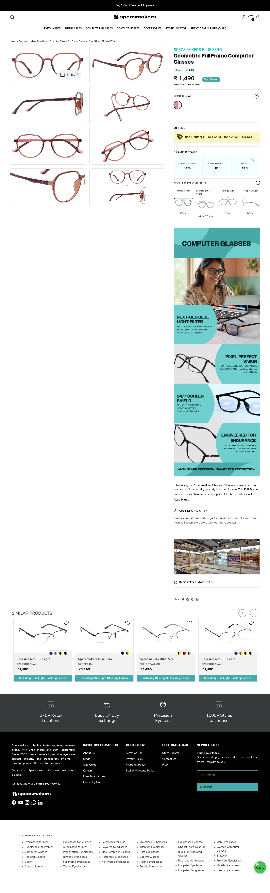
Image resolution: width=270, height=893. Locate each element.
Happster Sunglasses (191, 870)
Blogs (86, 759)
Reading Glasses (35, 857)
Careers (88, 770)
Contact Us (169, 759)
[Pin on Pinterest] (192, 599)
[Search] (12, 17)
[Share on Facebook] (187, 599)
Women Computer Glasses (227, 849)
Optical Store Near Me (191, 847)
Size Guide (89, 765)
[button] (250, 17)
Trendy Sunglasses (151, 866)
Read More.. (181, 500)
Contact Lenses (34, 866)
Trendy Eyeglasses (74, 866)
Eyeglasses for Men (37, 842)
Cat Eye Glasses (149, 857)
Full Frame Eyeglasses (76, 862)
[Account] (243, 17)
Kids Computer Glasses (115, 852)
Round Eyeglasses (151, 862)
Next (254, 613)
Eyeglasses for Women (77, 842)
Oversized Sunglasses (153, 842)
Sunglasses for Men (75, 847)
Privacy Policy (134, 759)
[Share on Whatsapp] (197, 599)
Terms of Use (134, 753)
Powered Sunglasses (114, 847)
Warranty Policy (135, 765)
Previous (242, 613)
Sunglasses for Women (39, 847)
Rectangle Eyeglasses (114, 857)
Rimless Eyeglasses (75, 857)
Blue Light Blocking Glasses (190, 854)
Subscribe (206, 787)
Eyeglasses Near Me (190, 842)
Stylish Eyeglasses (227, 865)
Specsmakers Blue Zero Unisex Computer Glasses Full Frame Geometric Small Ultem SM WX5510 (67, 41)
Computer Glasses (36, 852)
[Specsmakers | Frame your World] (135, 17)
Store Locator (227, 523)
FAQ (165, 765)
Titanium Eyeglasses (152, 847)
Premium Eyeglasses (229, 860)
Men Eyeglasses (226, 842)
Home (13, 41)
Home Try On (91, 782)
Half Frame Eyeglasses (115, 862)
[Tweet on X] (182, 599)
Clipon (28, 862)
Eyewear (221, 856)
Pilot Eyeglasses (150, 852)
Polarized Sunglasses (191, 860)
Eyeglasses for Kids (113, 842)
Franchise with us (94, 776)
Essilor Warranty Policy (140, 770)
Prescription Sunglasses (78, 852)
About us (89, 753)
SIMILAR (72, 75)
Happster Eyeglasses (191, 865)
